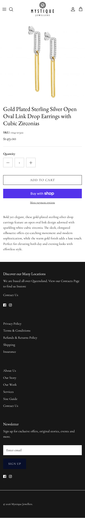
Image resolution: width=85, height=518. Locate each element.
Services (8, 392)
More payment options (42, 202)
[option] (42, 61)
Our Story (9, 378)
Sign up (14, 463)
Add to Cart (42, 180)
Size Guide (10, 399)
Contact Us (10, 295)
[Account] (72, 9)
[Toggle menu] (4, 9)
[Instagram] (10, 305)
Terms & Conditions (16, 330)
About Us (9, 371)
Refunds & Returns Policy (20, 338)
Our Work (10, 385)
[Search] (13, 9)
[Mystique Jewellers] (42, 9)
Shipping (9, 345)
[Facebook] (4, 305)
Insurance (9, 352)
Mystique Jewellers (21, 504)
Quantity (9, 154)
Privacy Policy (12, 324)
